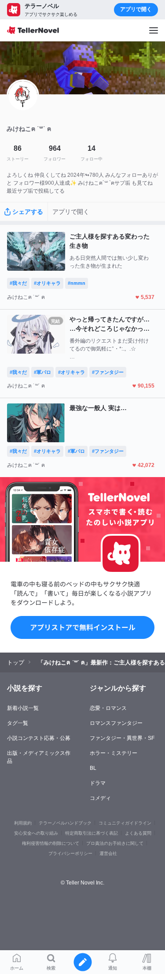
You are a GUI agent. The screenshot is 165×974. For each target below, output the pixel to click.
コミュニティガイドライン (125, 823)
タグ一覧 (17, 723)
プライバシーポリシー (70, 853)
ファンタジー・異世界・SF (122, 738)
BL (93, 768)
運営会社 (108, 853)
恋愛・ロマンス (108, 708)
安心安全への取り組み (36, 833)
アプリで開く (136, 9)
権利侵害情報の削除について (50, 843)
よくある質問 (138, 833)
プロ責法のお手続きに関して (114, 843)
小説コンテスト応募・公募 (38, 738)
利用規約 (23, 823)
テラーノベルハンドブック (65, 823)
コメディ (100, 798)
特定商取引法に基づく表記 (91, 833)
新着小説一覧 (23, 708)
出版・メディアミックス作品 (38, 757)
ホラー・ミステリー (113, 753)
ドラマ (98, 783)
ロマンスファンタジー (116, 723)
